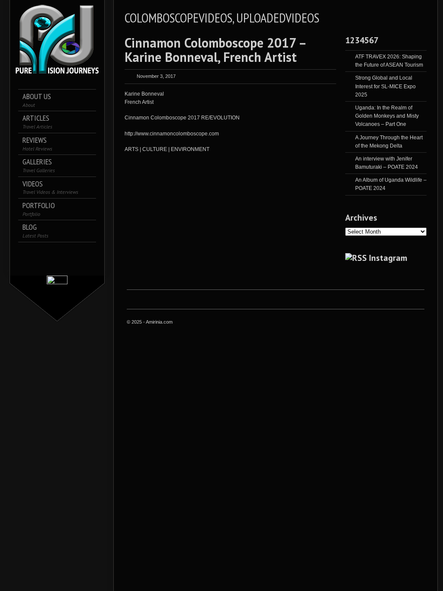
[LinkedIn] (63, 252)
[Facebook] (27, 252)
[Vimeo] (87, 252)
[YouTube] (57, 264)
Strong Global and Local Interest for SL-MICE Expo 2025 (385, 86)
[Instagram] (51, 252)
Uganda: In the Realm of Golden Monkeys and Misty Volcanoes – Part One (387, 116)
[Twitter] (39, 252)
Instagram (388, 257)
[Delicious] (75, 252)
